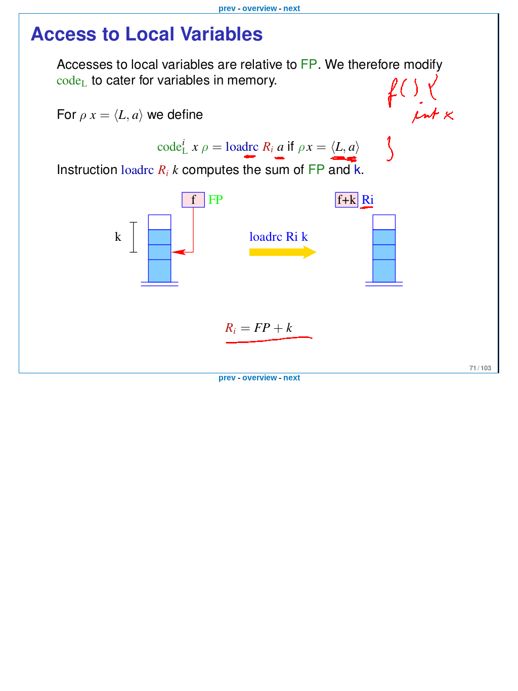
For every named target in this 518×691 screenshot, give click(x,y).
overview (259, 8)
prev (227, 8)
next (291, 8)
